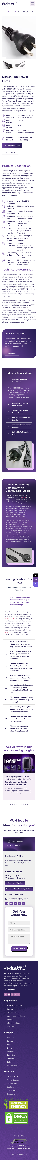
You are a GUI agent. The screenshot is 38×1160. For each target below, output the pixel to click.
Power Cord (9, 619)
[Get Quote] (35, 584)
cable (24, 498)
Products (9, 1071)
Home (4, 12)
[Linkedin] (6, 903)
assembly (8, 632)
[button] (10, 804)
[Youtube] (19, 903)
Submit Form (19, 948)
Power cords (12, 12)
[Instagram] (15, 903)
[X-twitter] (23, 903)
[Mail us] (35, 579)
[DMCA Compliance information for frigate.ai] (19, 1143)
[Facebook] (11, 903)
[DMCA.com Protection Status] (16, 1124)
